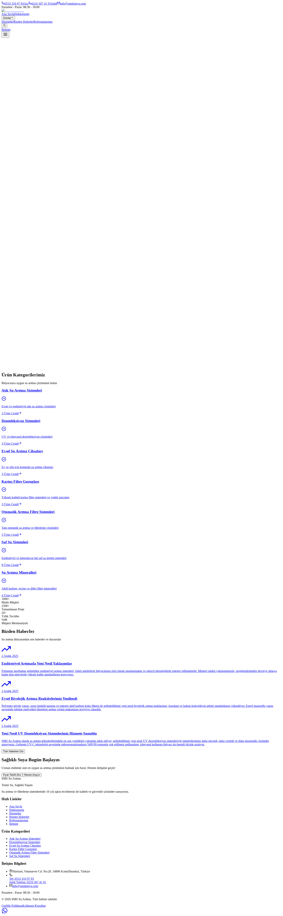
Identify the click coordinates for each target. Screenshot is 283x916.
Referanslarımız (43, 21)
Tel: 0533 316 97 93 (21, 878)
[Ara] (4, 26)
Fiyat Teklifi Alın (12, 774)
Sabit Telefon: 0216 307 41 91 (27, 882)
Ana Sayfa (8, 14)
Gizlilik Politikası (12, 905)
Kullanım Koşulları (34, 905)
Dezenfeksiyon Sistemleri (24, 842)
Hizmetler (7, 21)
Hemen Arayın (32, 774)
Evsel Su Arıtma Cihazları (25, 845)
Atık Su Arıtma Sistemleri (24, 838)
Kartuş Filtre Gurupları (23, 849)
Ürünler (7, 18)
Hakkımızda (21, 14)
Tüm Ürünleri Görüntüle (16, 374)
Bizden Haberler (23, 21)
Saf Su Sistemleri (19, 856)
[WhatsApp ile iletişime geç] (141, 911)
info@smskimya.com (25, 886)
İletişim (6, 29)
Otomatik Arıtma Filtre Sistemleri (29, 852)
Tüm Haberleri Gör (13, 751)
